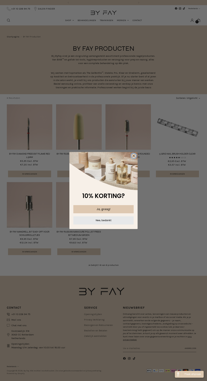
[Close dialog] (133, 155)
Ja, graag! (103, 209)
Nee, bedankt (104, 220)
